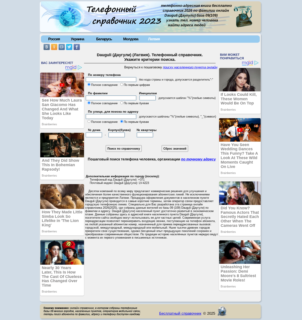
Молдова (130, 39)
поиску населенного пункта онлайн (190, 67)
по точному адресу (198, 159)
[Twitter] (69, 47)
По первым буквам (136, 103)
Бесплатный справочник (180, 313)
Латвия (154, 39)
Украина (77, 39)
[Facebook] (77, 47)
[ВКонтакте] (47, 47)
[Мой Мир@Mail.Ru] (62, 47)
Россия (54, 39)
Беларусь (104, 39)
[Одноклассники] (54, 47)
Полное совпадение (104, 85)
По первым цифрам (137, 85)
